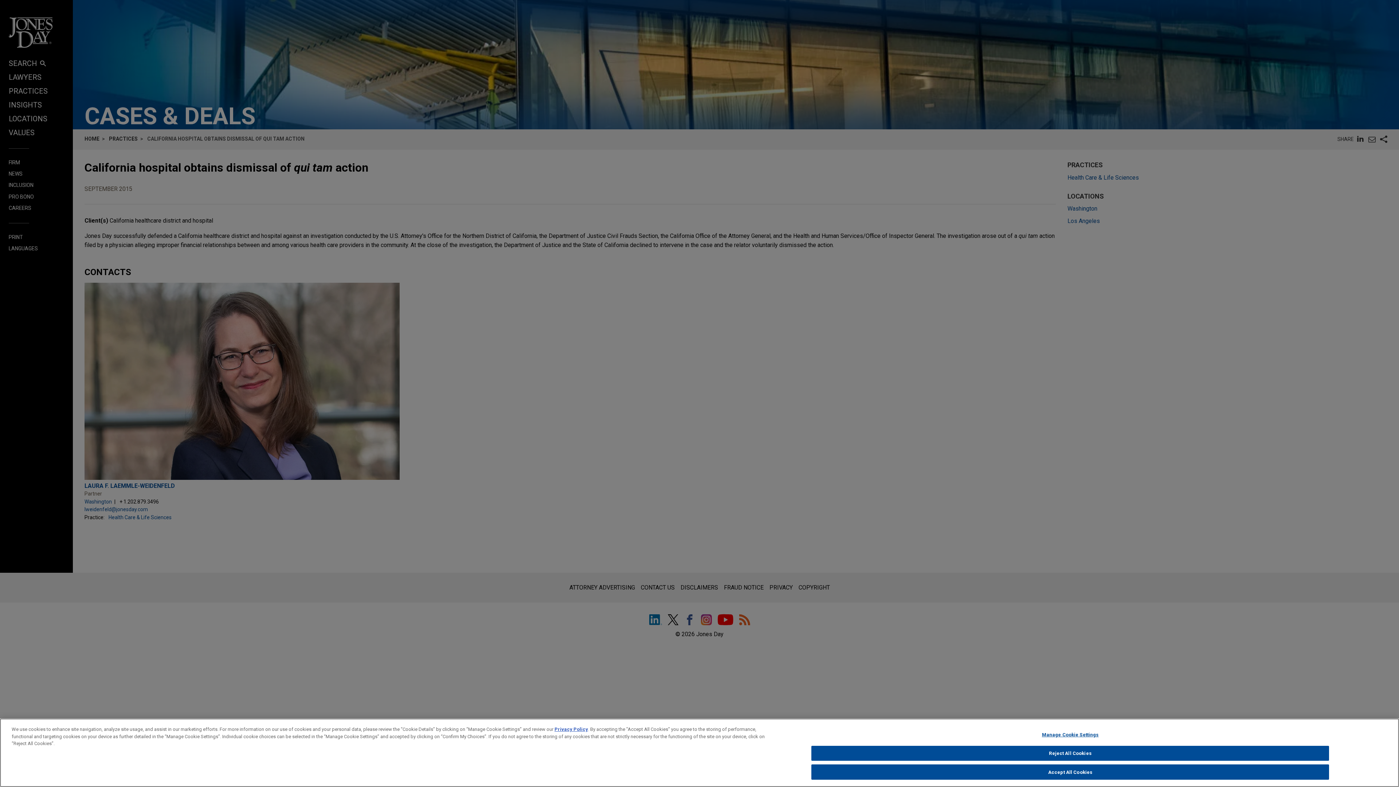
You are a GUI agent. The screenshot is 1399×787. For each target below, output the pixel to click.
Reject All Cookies (1070, 753)
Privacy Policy (571, 729)
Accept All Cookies (1070, 772)
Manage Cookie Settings (1070, 734)
